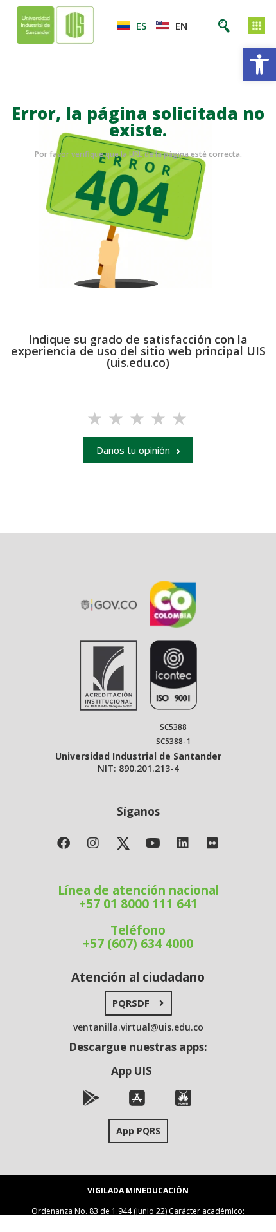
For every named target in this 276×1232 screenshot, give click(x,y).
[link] (259, 64)
